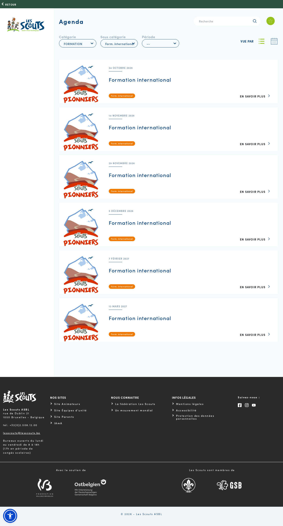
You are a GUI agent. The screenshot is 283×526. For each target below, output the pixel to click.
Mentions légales (190, 403)
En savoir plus (252, 96)
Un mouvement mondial (134, 410)
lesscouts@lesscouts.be (21, 433)
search (254, 21)
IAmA (58, 423)
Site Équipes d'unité (70, 410)
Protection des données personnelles (195, 417)
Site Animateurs (67, 403)
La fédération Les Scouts (135, 403)
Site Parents (64, 416)
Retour (10, 4)
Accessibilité (186, 410)
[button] (10, 516)
